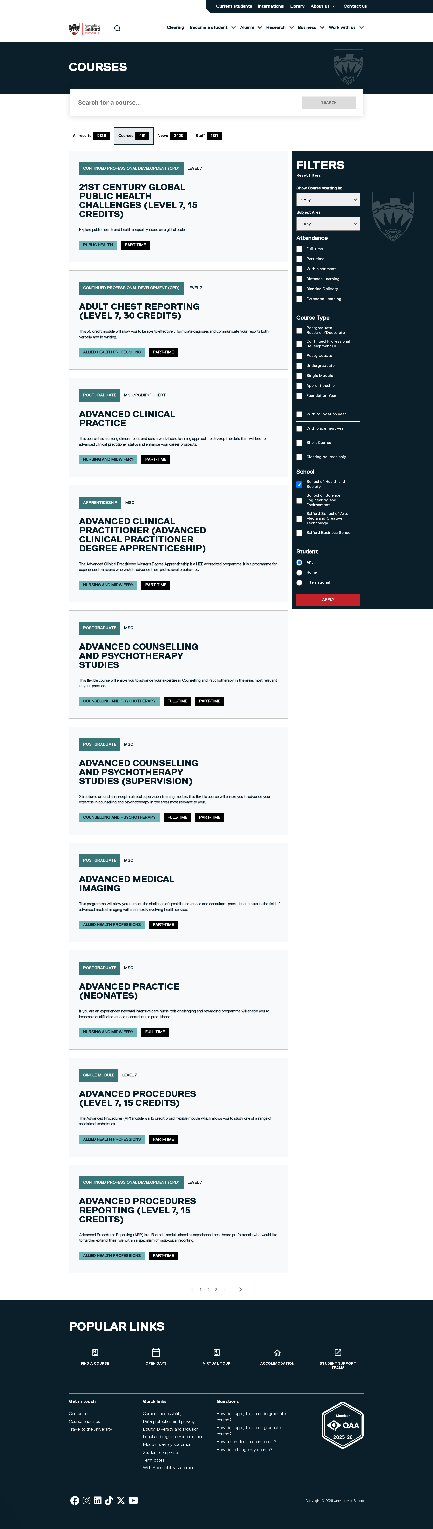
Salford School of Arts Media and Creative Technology (327, 518)
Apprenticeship (320, 386)
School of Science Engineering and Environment (323, 500)
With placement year (325, 429)
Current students (234, 6)
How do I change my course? (244, 1449)
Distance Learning (323, 279)
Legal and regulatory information (173, 1437)
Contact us (355, 6)
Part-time (315, 259)
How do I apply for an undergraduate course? (251, 1417)
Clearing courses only (326, 457)
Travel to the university (90, 1429)
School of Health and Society (325, 484)
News (170, 136)
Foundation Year (321, 396)
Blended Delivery (322, 289)
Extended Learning (323, 299)
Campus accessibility (162, 1414)
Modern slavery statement (168, 1444)
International (271, 6)
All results (89, 136)
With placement (321, 269)
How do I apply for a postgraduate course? (248, 1431)
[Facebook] (74, 1501)
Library (297, 6)
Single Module (319, 376)
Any (310, 562)
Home (311, 573)
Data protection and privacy (169, 1421)
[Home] (84, 34)
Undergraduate (320, 366)
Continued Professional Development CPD (328, 344)
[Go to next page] (241, 1290)
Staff (206, 136)
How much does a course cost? (246, 1442)
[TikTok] (109, 1501)
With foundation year (326, 414)
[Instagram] (87, 1501)
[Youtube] (133, 1501)
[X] (120, 1501)
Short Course (318, 443)
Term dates (153, 1460)
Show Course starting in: (319, 188)
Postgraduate (319, 356)
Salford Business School (328, 533)
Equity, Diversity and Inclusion (171, 1429)
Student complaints (161, 1452)
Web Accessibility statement (169, 1468)
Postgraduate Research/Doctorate (325, 330)
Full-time (314, 249)
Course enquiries (84, 1421)
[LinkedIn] (98, 1501)
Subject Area (308, 213)
